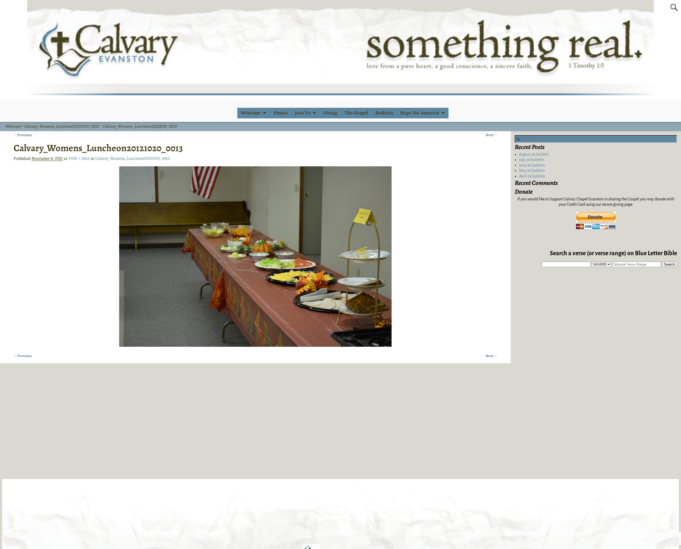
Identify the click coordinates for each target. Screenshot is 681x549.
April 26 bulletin (532, 176)
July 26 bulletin (531, 160)
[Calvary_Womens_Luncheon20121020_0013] (255, 256)
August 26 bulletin (534, 154)
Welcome (250, 113)
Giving (330, 113)
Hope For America (419, 113)
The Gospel (356, 113)
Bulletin (384, 113)
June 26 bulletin (532, 165)
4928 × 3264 (79, 158)
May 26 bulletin (532, 170)
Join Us (302, 113)
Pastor (281, 113)
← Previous (23, 135)
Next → (491, 135)
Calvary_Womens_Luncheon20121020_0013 (61, 126)
